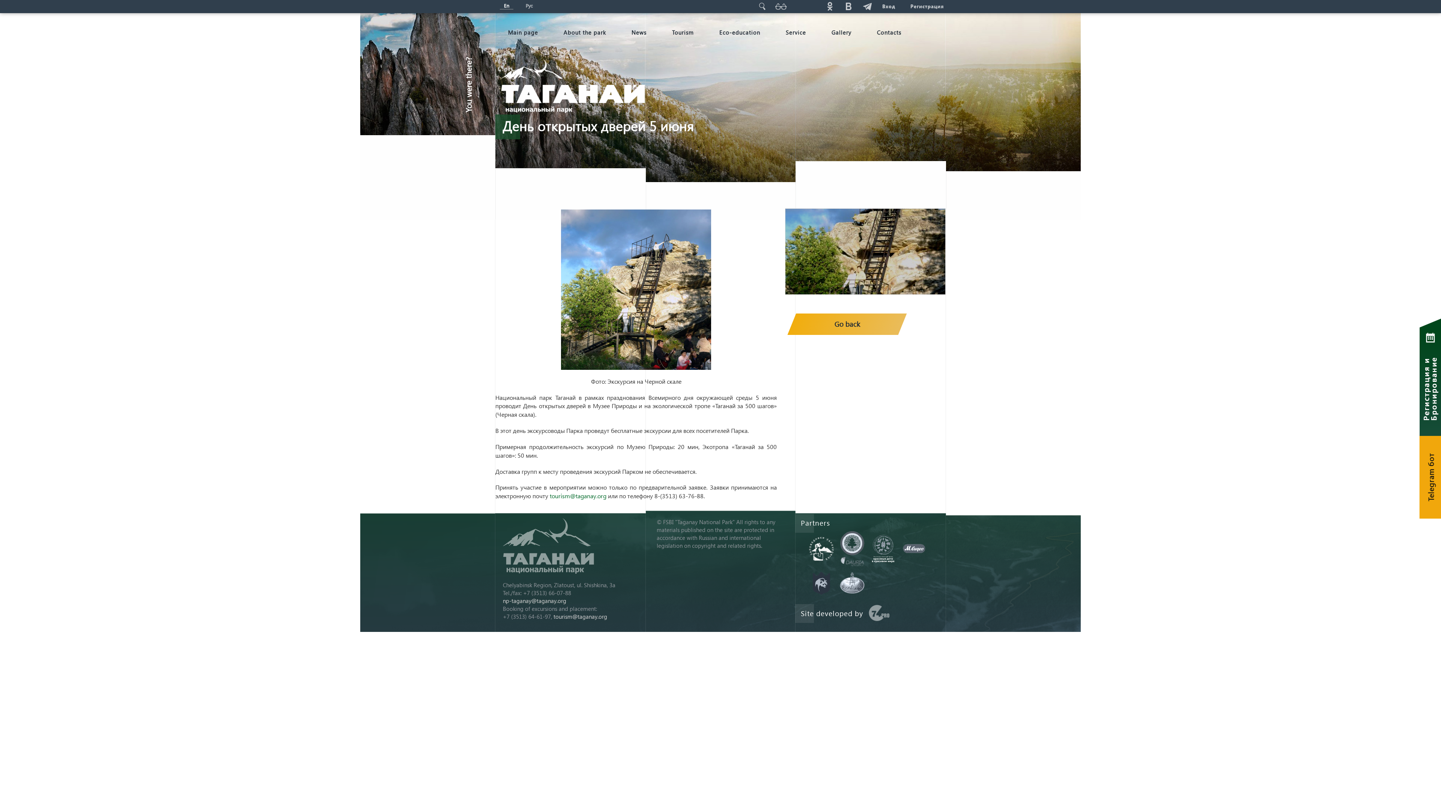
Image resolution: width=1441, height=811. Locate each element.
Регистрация (927, 6)
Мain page (523, 32)
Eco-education (739, 32)
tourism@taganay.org (578, 496)
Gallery (841, 32)
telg (867, 6)
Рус (529, 5)
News (639, 32)
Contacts (889, 32)
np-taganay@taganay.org (534, 600)
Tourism (683, 32)
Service (796, 32)
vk (848, 6)
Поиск (762, 6)
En (506, 5)
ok (829, 6)
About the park (585, 32)
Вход (888, 6)
